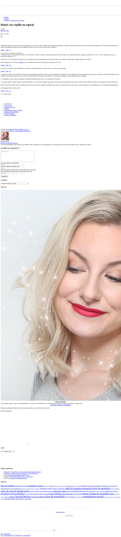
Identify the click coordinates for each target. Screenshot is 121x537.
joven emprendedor (108, 497)
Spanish (8, 534)
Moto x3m (7, 472)
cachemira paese (59, 491)
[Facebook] (4, 39)
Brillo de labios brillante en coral (19, 129)
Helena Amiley (5, 30)
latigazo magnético (59, 489)
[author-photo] (5, 140)
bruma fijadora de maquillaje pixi (98, 493)
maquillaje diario (53, 486)
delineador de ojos (61, 486)
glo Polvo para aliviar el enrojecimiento (29, 488)
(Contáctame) (67, 405)
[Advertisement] (21, 99)
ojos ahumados (70, 497)
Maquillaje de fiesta (8, 494)
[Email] (23, 39)
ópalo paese (92, 491)
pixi (26, 494)
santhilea (12, 497)
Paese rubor (32, 491)
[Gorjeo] (10, 39)
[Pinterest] (16, 39)
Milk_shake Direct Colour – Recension (22, 476)
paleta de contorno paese (44, 491)
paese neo (86, 491)
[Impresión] (29, 39)
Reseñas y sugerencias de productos (14, 20)
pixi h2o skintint (77, 494)
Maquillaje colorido (87, 486)
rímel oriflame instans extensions (13, 110)
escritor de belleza (38, 497)
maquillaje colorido (21, 486)
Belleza (6, 17)
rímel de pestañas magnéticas (79, 488)
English (18, 535)
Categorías (4, 183)
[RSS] (25, 520)
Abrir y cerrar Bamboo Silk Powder (21, 131)
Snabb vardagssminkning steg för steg (18, 475)
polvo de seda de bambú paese (15, 491)
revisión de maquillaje (10, 115)
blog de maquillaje (9, 113)
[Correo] (20, 520)
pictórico (21, 493)
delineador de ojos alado (23, 499)
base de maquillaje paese (75, 491)
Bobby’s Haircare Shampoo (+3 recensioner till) (24, 473)
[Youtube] (29, 520)
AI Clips (6, 473)
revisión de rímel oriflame (11, 112)
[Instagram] (15, 520)
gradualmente (89, 496)
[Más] (36, 40)
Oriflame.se (21, 62)
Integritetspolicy (60, 512)
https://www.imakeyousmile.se (9, 143)
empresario (46, 486)
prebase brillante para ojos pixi (60, 494)
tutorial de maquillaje (115, 488)
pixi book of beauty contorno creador (37, 494)
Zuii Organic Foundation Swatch (18, 478)
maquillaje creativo (36, 486)
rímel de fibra (8, 105)
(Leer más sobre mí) (56, 405)
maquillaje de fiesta (111, 491)
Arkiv (2, 451)
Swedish (8, 535)
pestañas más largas (9, 107)
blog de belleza (8, 485)
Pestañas (6, 19)
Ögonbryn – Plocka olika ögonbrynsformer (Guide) (26, 472)
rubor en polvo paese (100, 491)
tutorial (99, 496)
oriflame (6, 109)
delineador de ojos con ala (73, 486)
